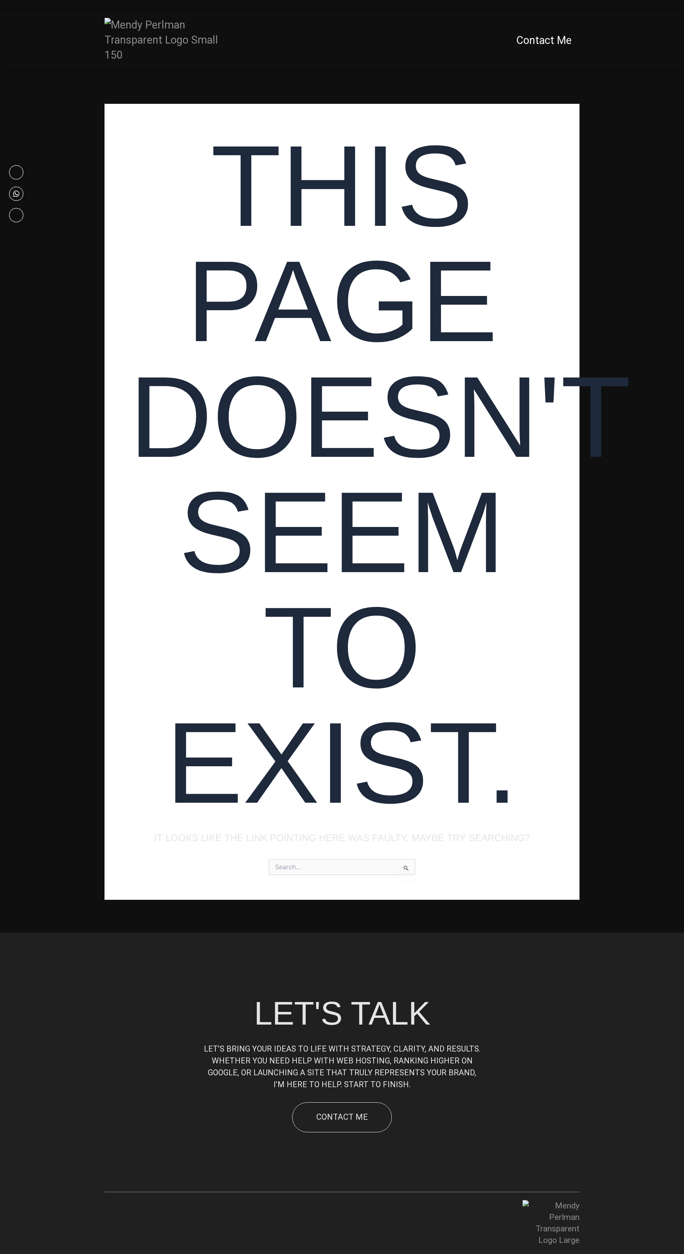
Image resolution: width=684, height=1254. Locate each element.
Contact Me (544, 40)
